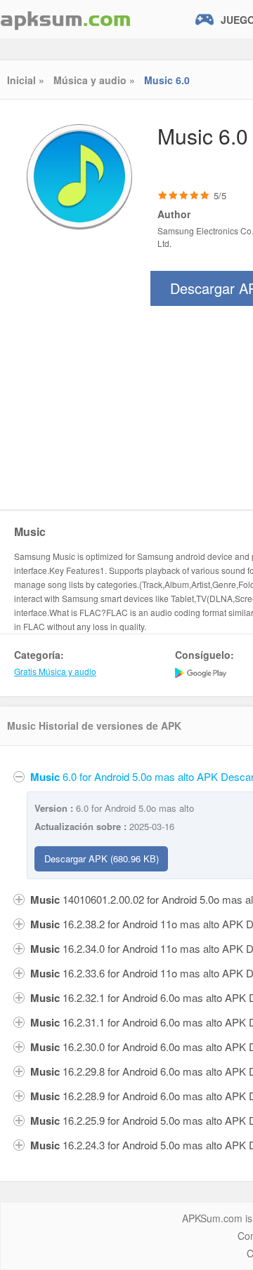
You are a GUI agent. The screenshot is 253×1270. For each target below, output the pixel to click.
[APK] (65, 19)
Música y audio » (94, 80)
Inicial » (25, 80)
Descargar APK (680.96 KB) (101, 858)
